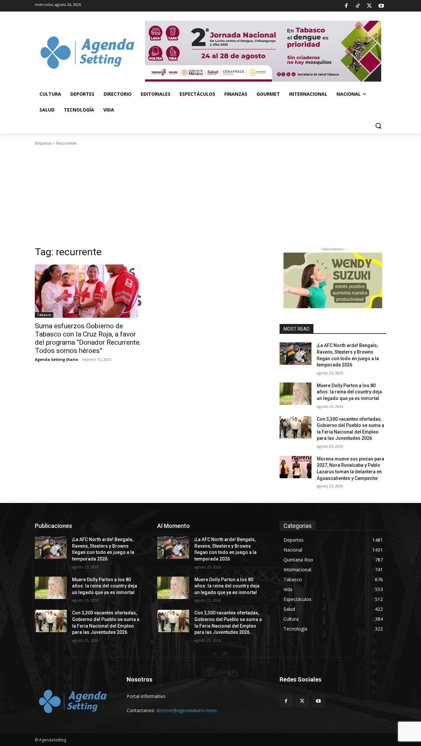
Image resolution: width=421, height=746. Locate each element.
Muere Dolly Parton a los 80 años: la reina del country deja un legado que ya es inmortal (349, 392)
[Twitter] (369, 6)
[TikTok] (358, 6)
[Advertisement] (210, 196)
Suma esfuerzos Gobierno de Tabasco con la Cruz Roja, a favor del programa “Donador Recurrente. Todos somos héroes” (88, 338)
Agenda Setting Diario (56, 359)
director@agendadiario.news (186, 710)
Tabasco (44, 314)
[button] (378, 126)
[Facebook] (346, 6)
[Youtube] (381, 6)
